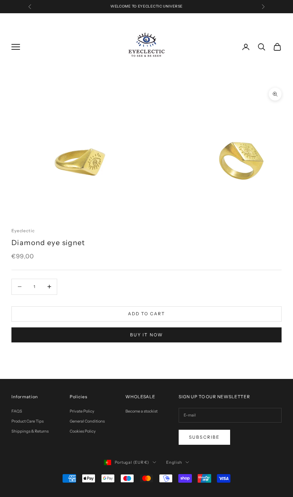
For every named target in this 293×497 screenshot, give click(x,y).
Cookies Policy (83, 431)
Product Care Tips (27, 421)
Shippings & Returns (30, 431)
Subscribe (204, 437)
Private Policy (82, 411)
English (174, 462)
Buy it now (146, 334)
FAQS (16, 411)
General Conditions (87, 421)
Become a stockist (141, 411)
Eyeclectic (22, 230)
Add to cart (146, 313)
